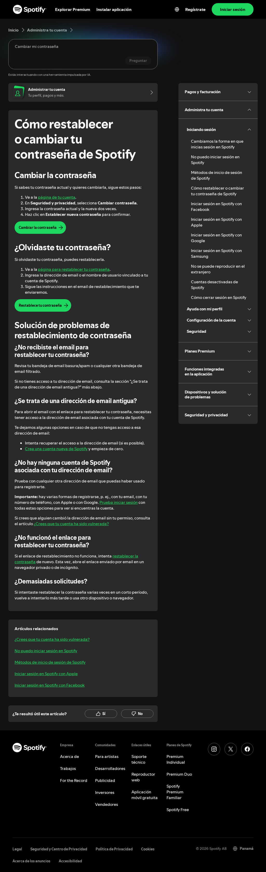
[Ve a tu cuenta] (150, 92)
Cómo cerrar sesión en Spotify (218, 297)
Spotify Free (178, 809)
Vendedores (106, 804)
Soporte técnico (139, 759)
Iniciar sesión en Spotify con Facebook (50, 685)
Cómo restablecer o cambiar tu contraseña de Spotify (217, 191)
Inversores (104, 792)
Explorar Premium (72, 9)
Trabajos (68, 768)
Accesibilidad (70, 861)
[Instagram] (214, 749)
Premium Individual (176, 759)
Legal (17, 849)
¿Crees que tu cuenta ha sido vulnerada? (71, 523)
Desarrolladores (110, 768)
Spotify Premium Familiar (175, 791)
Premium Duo (179, 774)
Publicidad (105, 780)
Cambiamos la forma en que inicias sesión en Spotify (217, 144)
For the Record (73, 780)
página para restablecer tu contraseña (74, 269)
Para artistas (106, 756)
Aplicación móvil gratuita (144, 794)
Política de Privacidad (114, 849)
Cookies (148, 849)
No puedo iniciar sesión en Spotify (46, 651)
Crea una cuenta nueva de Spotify (56, 448)
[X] (230, 749)
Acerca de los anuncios (31, 861)
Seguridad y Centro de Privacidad (58, 849)
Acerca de (69, 756)
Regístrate (195, 9)
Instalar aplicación (113, 9)
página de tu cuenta (56, 197)
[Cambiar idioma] (177, 9)
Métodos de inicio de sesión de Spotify (50, 662)
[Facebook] (247, 749)
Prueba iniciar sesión (118, 502)
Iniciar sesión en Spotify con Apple (46, 673)
